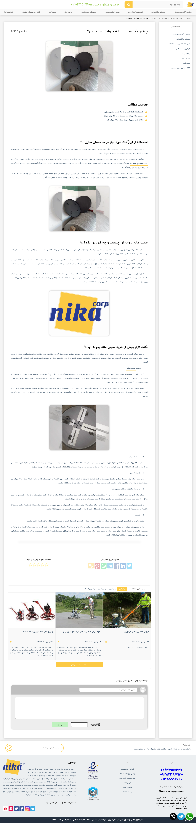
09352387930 (171, 774)
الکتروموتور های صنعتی (180, 68)
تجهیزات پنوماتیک (88, 12)
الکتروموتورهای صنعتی (31, 12)
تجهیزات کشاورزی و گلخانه (179, 44)
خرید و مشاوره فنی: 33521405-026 (95, 4)
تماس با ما (8, 12)
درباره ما (127, 783)
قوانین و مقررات (127, 769)
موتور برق (69, 12)
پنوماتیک (186, 54)
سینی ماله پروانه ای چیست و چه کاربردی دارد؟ (123, 116)
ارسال (60, 724)
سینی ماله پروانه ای (138, 163)
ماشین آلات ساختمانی (176, 18)
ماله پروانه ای (132, 463)
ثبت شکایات (127, 792)
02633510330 (171, 770)
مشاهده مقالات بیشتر (79, 665)
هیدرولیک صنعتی (112, 12)
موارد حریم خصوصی (127, 778)
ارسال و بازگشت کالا (127, 773)
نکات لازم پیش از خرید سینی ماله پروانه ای (125, 120)
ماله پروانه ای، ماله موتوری (159, 18)
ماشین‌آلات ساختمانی (183, 12)
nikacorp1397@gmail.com (172, 791)
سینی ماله (131, 368)
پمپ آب (52, 12)
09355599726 (171, 779)
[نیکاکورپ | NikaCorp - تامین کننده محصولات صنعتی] (190, 4)
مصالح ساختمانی (158, 12)
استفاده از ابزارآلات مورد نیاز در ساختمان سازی (123, 112)
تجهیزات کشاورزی (135, 12)
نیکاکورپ (188, 18)
